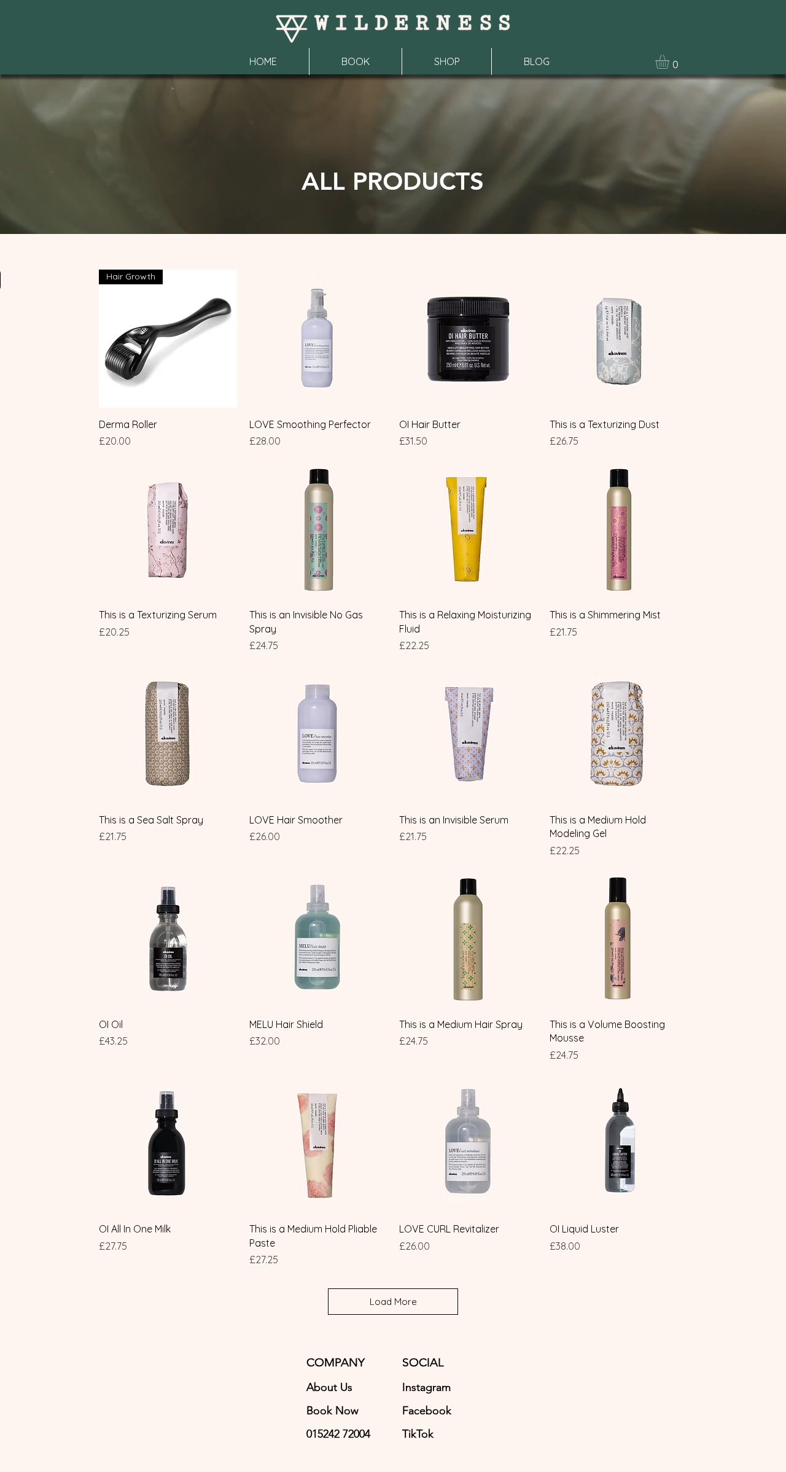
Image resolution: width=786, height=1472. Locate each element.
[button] (670, 62)
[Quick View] (318, 339)
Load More (393, 1301)
